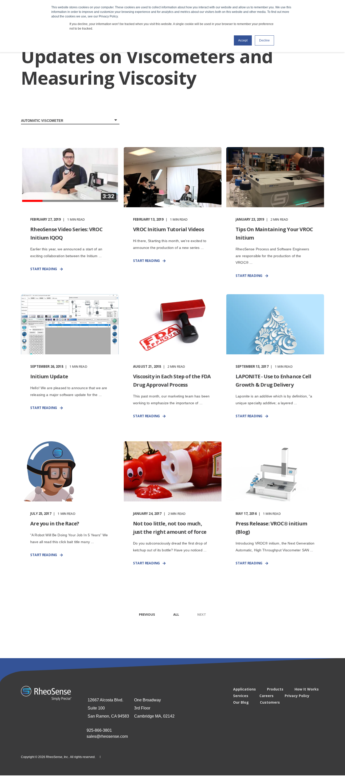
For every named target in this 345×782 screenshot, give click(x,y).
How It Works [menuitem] (306, 689)
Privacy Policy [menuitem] (297, 696)
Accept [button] (243, 40)
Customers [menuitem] (270, 702)
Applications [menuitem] (244, 689)
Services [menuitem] (240, 696)
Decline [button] (264, 40)
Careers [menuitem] (266, 696)
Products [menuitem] (275, 689)
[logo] (46, 693)
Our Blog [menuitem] (241, 702)
